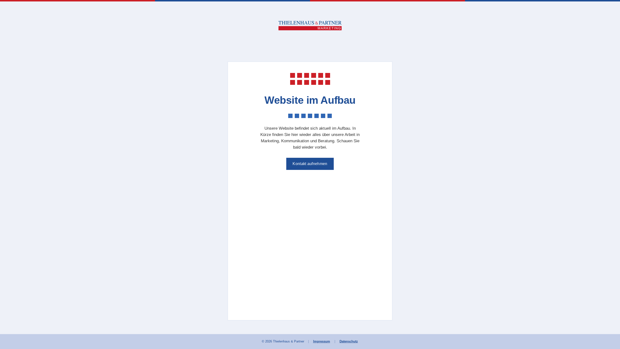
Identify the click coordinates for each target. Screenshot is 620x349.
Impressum (321, 341)
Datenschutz (349, 341)
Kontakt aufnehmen (310, 164)
